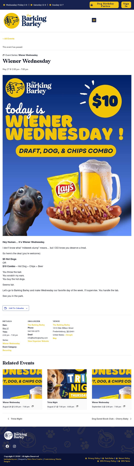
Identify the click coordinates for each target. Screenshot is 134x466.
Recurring (7, 350)
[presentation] (22, 384)
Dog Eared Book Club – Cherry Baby (110, 418)
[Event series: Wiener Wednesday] (33, 406)
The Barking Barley (36, 324)
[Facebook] (7, 446)
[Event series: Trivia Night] (77, 406)
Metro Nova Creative (34, 459)
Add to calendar (16, 308)
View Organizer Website (38, 341)
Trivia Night (52, 402)
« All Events (8, 38)
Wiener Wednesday (11, 343)
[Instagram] (14, 446)
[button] (94, 20)
